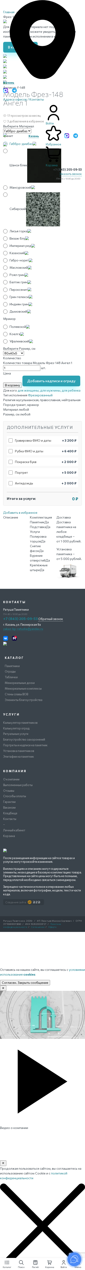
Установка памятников (18, 751)
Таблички (11, 677)
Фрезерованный (40, 395)
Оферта (52, 927)
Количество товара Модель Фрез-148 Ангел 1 (37, 363)
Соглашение (37, 927)
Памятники (12, 666)
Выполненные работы (18, 785)
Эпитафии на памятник (18, 756)
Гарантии (9, 802)
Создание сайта (15, 902)
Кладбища (10, 813)
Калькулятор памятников (20, 722)
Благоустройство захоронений (24, 739)
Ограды (10, 671)
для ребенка (71, 390)
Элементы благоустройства (23, 700)
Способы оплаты (14, 796)
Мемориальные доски (20, 683)
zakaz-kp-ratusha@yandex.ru (23, 629)
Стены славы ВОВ (16, 694)
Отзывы (8, 790)
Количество (12, 358)
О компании (11, 779)
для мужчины (50, 390)
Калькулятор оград (16, 728)
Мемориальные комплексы (23, 688)
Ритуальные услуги (15, 734)
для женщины (28, 390)
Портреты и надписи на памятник (25, 745)
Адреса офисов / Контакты (23, 99)
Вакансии (9, 807)
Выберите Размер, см (19, 348)
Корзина (9, 836)
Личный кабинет (14, 830)
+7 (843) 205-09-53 (67, 169)
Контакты (9, 819)
